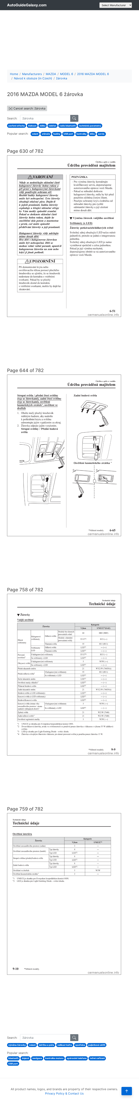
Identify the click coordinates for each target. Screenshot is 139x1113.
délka (42, 125)
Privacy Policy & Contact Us (64, 1093)
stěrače (46, 133)
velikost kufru (64, 1045)
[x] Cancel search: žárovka (27, 108)
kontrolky (82, 133)
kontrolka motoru (54, 1058)
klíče (92, 133)
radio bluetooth (68, 125)
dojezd (25, 1058)
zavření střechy (16, 125)
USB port (68, 133)
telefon (52, 125)
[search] (74, 118)
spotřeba (80, 1045)
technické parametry (90, 125)
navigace (37, 1058)
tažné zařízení (97, 1058)
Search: (12, 118)
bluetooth (13, 1058)
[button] (126, 1091)
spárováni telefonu (77, 1058)
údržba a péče (46, 1045)
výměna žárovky (17, 1045)
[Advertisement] (69, 39)
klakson (32, 125)
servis (101, 133)
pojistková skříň (96, 1045)
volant (35, 133)
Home (14, 74)
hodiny (56, 133)
